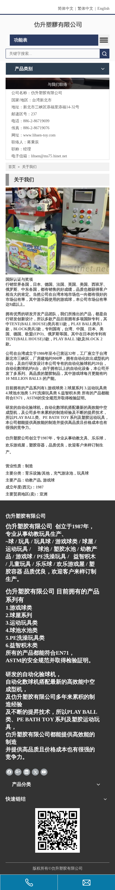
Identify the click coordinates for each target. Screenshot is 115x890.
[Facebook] (9, 772)
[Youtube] (43, 772)
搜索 (104, 53)
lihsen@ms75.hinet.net (49, 156)
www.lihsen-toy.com (39, 135)
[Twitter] (35, 772)
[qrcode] (57, 830)
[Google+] (18, 772)
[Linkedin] (26, 772)
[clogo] (57, 25)
